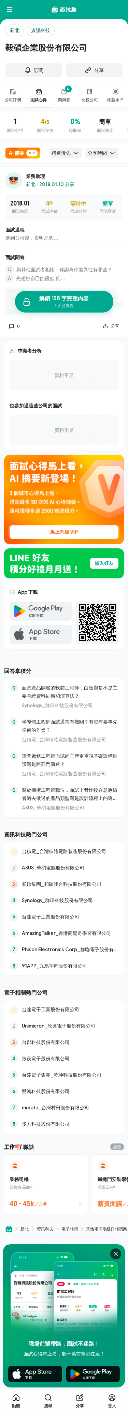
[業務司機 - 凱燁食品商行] (46, 1184)
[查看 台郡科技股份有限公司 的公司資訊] (64, 1042)
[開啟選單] (9, 9)
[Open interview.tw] (8, 1228)
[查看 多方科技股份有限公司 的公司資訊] (64, 1124)
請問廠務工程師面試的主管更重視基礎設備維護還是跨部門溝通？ (69, 760)
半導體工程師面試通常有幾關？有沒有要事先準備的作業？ (69, 726)
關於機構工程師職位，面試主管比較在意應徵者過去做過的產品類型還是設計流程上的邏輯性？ (69, 794)
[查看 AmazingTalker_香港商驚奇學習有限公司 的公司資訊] (64, 933)
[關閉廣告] (115, 1253)
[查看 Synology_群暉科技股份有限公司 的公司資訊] (64, 900)
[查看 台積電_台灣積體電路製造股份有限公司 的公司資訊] (64, 851)
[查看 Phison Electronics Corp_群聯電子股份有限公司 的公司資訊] (64, 949)
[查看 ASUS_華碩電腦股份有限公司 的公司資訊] (64, 868)
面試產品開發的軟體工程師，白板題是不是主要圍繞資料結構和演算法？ (69, 692)
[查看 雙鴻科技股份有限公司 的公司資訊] (64, 1091)
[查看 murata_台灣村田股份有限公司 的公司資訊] (64, 1107)
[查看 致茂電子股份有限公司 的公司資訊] (64, 1058)
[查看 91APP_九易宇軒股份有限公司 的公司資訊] (64, 966)
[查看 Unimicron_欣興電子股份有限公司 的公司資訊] (64, 1026)
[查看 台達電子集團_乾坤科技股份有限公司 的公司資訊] (64, 1075)
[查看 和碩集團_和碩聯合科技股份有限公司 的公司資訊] (64, 884)
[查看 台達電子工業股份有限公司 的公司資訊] (64, 917)
